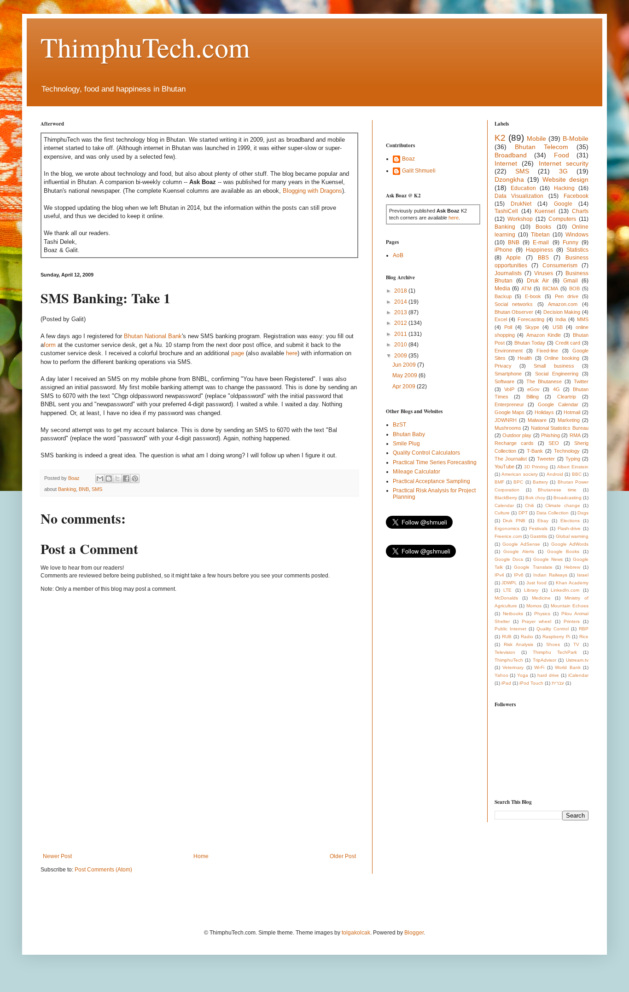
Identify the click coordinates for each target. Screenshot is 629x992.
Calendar (504, 505)
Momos (534, 605)
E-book (533, 296)
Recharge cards (514, 443)
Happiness (539, 250)
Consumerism (559, 265)
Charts (580, 211)
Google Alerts (518, 551)
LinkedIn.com (565, 590)
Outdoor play (516, 435)
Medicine (541, 597)
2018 (401, 291)
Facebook (576, 196)
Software (504, 381)
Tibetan (540, 234)
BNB (84, 489)
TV (576, 644)
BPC (518, 481)
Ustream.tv (577, 660)
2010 (401, 344)
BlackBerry (506, 497)
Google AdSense (521, 544)
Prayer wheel (536, 621)
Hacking (564, 188)
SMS (97, 489)
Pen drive (566, 296)
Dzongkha (509, 179)
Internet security (564, 163)
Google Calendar (558, 404)
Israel (582, 574)
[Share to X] (117, 478)
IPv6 (519, 574)
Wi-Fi (539, 667)
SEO (553, 443)
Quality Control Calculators (426, 453)
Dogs (582, 512)
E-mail (541, 242)
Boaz (408, 159)
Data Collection (552, 512)
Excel (501, 319)
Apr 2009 (404, 386)
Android (555, 474)
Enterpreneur (509, 404)
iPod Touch (531, 683)
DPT (523, 512)
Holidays (544, 412)
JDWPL (509, 582)
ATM (526, 288)
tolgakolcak (356, 932)
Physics (542, 613)
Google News (548, 559)
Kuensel (545, 211)
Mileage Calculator (416, 471)
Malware (537, 420)
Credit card (568, 343)
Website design (565, 179)
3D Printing (536, 466)
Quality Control (552, 628)
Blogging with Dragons (312, 190)
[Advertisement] (208, 821)
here (291, 353)
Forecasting (531, 319)
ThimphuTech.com (145, 47)
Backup (503, 296)
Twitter (581, 381)
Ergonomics (507, 528)
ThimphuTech (509, 660)
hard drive (548, 675)
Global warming (572, 536)
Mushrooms (508, 428)
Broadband (511, 155)
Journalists (508, 273)
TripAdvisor (544, 660)
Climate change (562, 505)
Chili (529, 505)
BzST (399, 424)
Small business (554, 366)
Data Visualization (519, 196)
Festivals (538, 528)
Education (523, 188)
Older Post (343, 856)
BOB (574, 288)
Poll (508, 327)
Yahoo (501, 675)
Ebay (542, 520)
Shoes (553, 644)
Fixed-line (547, 350)
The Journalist (511, 458)
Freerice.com (508, 536)
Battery (540, 481)
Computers (562, 219)
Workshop (520, 219)
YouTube (504, 466)
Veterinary (513, 667)
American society (519, 474)
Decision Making (562, 312)
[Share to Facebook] (126, 478)
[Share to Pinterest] (135, 478)
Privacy (503, 366)
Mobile (536, 138)
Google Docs (509, 559)
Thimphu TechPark (555, 652)
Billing (532, 396)
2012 (401, 323)
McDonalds (506, 597)
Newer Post (57, 856)
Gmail (570, 280)
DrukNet (521, 204)
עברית (558, 683)
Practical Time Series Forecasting (435, 462)
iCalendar (578, 675)
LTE (507, 590)
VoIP (509, 389)
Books (543, 227)
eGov (533, 389)
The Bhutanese (544, 381)
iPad (506, 683)
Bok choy (535, 497)
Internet (506, 163)
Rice (583, 636)
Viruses (543, 273)
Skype (532, 327)
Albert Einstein (572, 466)
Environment (509, 350)
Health (525, 358)
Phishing (550, 435)
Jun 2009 (404, 365)
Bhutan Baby (409, 434)
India (560, 319)
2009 (401, 355)
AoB (398, 255)
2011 (401, 334)
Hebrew (572, 567)
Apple (513, 257)
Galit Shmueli (419, 170)
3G (563, 171)
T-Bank (535, 451)
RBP (583, 628)
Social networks (514, 304)
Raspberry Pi (556, 636)
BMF (499, 481)
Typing (572, 458)
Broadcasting (567, 497)
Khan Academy (572, 582)
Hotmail (572, 412)
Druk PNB (514, 520)
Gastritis (538, 536)
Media (502, 288)
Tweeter (546, 458)
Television (505, 652)
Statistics (577, 250)
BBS (543, 257)
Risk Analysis (518, 644)
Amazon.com (562, 304)
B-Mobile (575, 138)
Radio (527, 636)
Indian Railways (550, 574)
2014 (401, 302)
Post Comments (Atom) (103, 869)
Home (201, 856)
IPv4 (499, 574)
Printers (572, 621)
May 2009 (405, 375)
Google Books (563, 551)
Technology (567, 451)
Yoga (522, 675)
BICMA (550, 288)
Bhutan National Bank (153, 336)
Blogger (414, 932)
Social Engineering (556, 373)
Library (531, 590)
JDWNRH (506, 420)
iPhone (504, 250)
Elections (570, 520)
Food (561, 155)
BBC (577, 474)
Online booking (561, 358)
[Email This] (100, 478)
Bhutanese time (557, 489)
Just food (536, 582)
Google (563, 204)
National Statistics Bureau (559, 428)
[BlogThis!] (108, 478)
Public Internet (510, 628)
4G (556, 389)
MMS (582, 319)
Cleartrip (566, 396)
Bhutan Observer (514, 312)
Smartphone (508, 373)
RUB (507, 636)
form (50, 344)
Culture (502, 512)
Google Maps (510, 412)
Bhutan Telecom (541, 146)
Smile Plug (406, 443)
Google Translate (533, 567)
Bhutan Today (530, 343)
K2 (500, 138)
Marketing (569, 420)
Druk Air (538, 280)
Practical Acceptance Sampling (431, 481)
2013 (401, 312)
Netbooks (513, 613)
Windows (576, 234)
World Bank (568, 667)
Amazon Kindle (543, 335)
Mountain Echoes (569, 605)
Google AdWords (569, 544)
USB (558, 327)
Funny (570, 242)
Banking (67, 489)
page (237, 353)
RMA (575, 435)
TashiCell (506, 211)
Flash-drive (569, 528)
